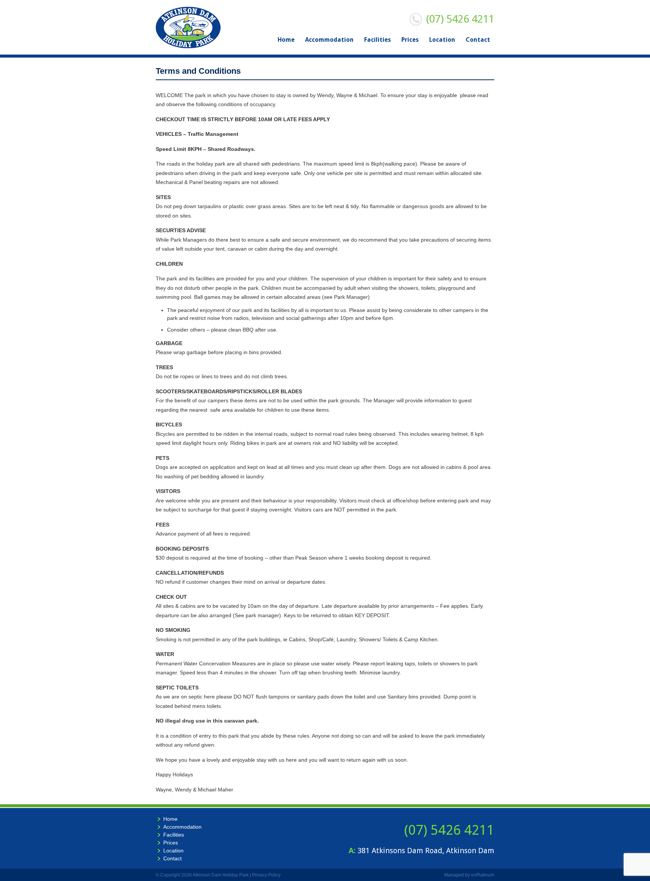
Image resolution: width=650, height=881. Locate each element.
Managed (454, 875)
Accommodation (329, 39)
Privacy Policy (266, 875)
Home (286, 39)
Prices (410, 39)
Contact (478, 39)
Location (442, 39)
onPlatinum (482, 875)
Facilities (377, 39)
